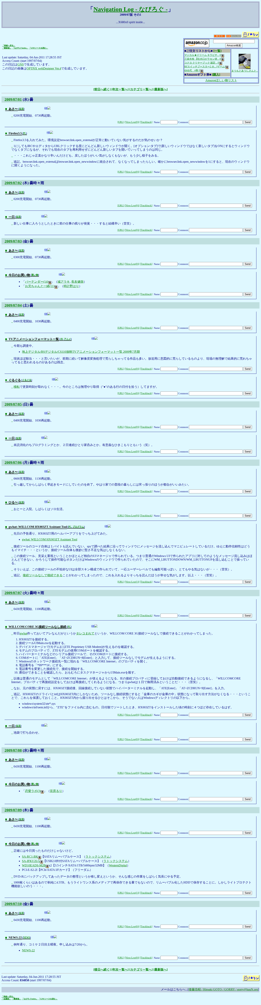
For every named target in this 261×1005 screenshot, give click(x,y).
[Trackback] (146, 122)
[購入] (216, 74)
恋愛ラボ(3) (33, 791)
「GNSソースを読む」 (38, 48)
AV (61, 339)
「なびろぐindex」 (20, 48)
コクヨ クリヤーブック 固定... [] (201, 62)
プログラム (78, 526)
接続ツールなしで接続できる (42, 575)
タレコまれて (85, 633)
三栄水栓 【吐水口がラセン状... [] (202, 58)
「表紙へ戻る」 (8, 45)
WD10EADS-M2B (34, 865)
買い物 (34, 274)
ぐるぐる (26, 380)
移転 (17, 386)
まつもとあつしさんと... (244, 70)
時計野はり (71, 286)
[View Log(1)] (132, 581)
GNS (20, 64)
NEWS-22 (28, 950)
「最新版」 (7, 48)
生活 (21, 108)
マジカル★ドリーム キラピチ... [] (202, 55)
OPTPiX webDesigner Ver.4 (44, 68)
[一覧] (217, 50)
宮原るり (56, 791)
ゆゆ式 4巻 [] (192, 70)
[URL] (121, 122)
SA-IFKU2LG (31, 861)
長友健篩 (77, 281)
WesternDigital (118, 865)
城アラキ (64, 281)
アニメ (67, 339)
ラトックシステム (97, 856)
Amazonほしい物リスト (221, 80)
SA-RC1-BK (30, 856)
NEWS (26, 937)
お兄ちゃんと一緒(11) (39, 286)
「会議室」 (6, 999)
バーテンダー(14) (36, 281)
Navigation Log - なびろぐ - (130, 9)
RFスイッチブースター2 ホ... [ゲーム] (204, 66)
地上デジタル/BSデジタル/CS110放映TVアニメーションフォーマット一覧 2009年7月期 (81, 351)
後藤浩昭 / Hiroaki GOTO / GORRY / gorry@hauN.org (223, 989)
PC (24, 133)
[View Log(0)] (132, 122)
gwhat (23, 633)
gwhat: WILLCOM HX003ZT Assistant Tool (49, 539)
